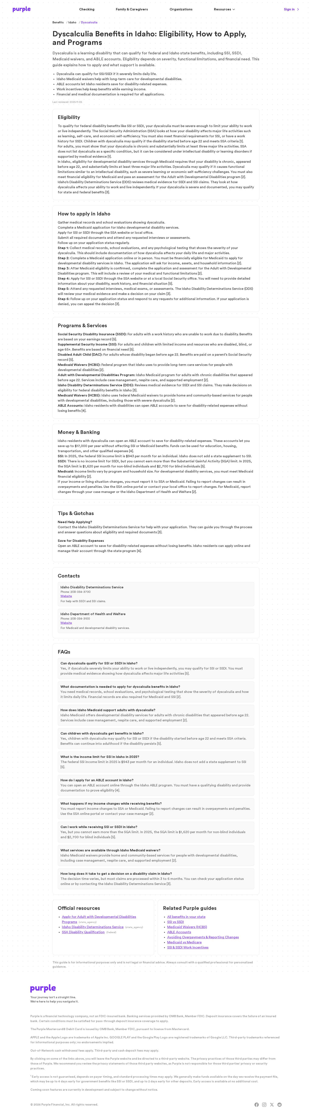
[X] (272, 1105)
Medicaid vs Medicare (184, 942)
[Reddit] (279, 1105)
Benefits (58, 22)
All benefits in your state (186, 917)
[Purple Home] (22, 9)
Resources (222, 9)
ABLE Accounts (179, 932)
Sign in (289, 9)
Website (66, 596)
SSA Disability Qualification (83, 932)
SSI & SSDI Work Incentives (187, 947)
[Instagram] (264, 1105)
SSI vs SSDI (175, 922)
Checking (86, 9)
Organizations (181, 9)
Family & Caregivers (132, 9)
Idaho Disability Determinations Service (93, 927)
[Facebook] (256, 1105)
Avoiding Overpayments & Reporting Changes (203, 937)
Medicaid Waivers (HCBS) (187, 927)
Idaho (72, 22)
